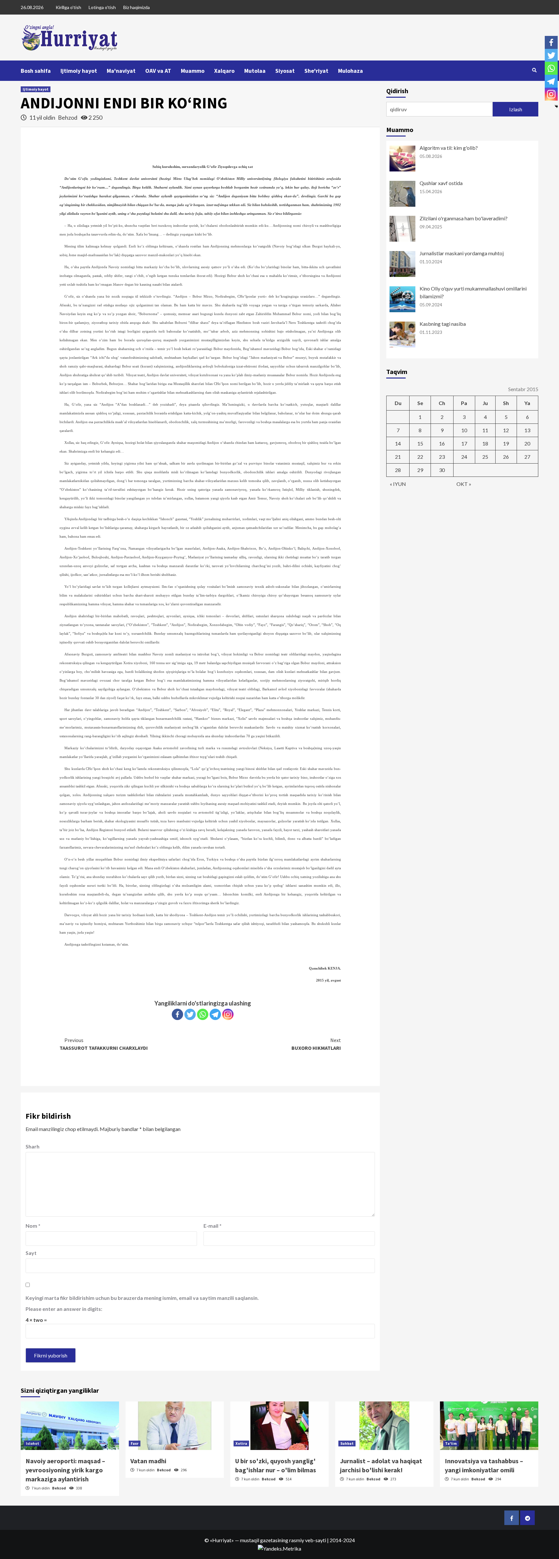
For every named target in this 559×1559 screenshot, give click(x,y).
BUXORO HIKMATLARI (316, 1044)
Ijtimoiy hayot (78, 70)
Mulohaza (350, 70)
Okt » (463, 484)
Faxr (134, 1443)
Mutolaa (255, 70)
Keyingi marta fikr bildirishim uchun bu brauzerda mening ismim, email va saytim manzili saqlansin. (142, 1298)
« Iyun (398, 484)
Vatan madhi (148, 1461)
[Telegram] (215, 1014)
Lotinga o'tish (102, 7)
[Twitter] (190, 1014)
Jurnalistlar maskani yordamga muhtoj (462, 253)
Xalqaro (224, 70)
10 (464, 430)
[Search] (534, 70)
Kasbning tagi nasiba (443, 324)
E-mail (212, 1226)
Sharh (32, 1146)
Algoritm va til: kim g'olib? (449, 148)
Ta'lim (451, 1443)
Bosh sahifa (36, 70)
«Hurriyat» (222, 1540)
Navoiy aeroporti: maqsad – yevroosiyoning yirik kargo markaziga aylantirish (65, 1470)
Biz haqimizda (136, 7)
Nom (33, 1226)
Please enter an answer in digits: (64, 1309)
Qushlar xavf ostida (441, 183)
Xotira (241, 1443)
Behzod (68, 117)
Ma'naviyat (121, 70)
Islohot (32, 1443)
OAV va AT (158, 70)
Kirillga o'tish (68, 7)
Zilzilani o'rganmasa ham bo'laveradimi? (464, 218)
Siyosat (285, 70)
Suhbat (347, 1443)
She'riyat (316, 70)
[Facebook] (177, 1014)
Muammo (192, 70)
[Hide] (556, 106)
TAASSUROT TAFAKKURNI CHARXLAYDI (104, 1044)
